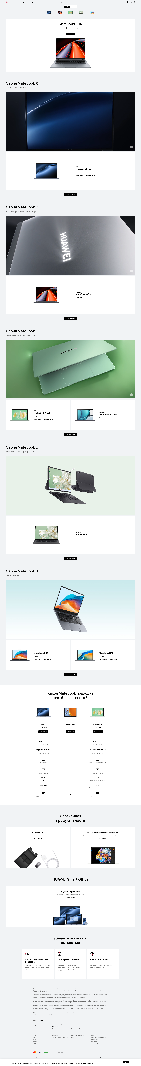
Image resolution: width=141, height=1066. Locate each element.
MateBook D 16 (106, 652)
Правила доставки (56, 1031)
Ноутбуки (67, 7)
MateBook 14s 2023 (108, 414)
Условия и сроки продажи (57, 1028)
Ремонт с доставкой (75, 1028)
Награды (92, 1035)
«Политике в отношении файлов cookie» (84, 1063)
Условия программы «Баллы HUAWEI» (60, 1037)
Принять (126, 1062)
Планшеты (35, 1035)
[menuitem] (41, 1028)
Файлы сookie (87, 1057)
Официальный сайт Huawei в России (98, 1037)
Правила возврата (56, 1033)
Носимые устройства (37, 1031)
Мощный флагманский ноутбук (70, 28)
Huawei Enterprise (94, 1039)
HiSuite (72, 1037)
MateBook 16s (70, 724)
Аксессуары (35, 1041)
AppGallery (35, 1043)
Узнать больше (70, 34)
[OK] (62, 1052)
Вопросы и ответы (55, 1035)
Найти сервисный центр (76, 1031)
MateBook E (81, 534)
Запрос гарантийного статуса (77, 1035)
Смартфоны (35, 1028)
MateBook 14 (97, 724)
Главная (35, 1020)
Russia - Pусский (105, 1057)
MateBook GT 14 (70, 24)
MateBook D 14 (41, 652)
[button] (127, 2)
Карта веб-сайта (36, 1057)
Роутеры (34, 1039)
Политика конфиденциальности (65, 1057)
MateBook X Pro (83, 168)
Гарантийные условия (76, 1033)
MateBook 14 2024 (43, 412)
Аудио (34, 1037)
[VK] (59, 1052)
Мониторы (73, 7)
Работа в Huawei (94, 1043)
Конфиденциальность (78, 1057)
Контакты (93, 1033)
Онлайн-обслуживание (96, 974)
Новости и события (95, 1031)
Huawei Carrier (94, 1041)
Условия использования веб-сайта (48, 1057)
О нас (92, 1028)
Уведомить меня (90, 175)
